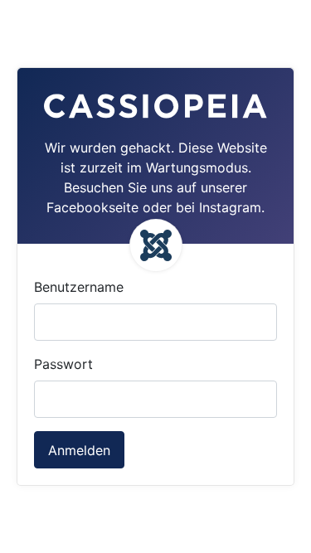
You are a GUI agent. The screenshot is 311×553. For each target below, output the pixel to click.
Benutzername (79, 287)
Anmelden (79, 450)
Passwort (63, 364)
